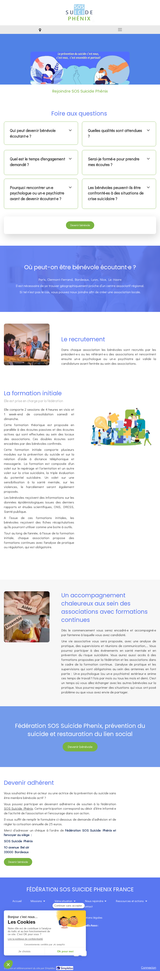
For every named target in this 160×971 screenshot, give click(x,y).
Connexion (148, 967)
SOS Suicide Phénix (18, 808)
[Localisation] (40, 29)
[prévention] (79, 68)
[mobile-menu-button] (120, 30)
